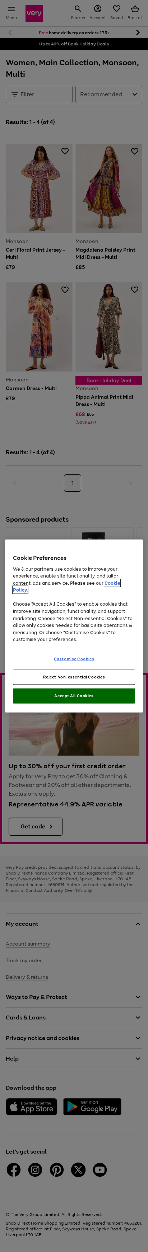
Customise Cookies (74, 659)
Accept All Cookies (73, 696)
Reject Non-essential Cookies (74, 677)
